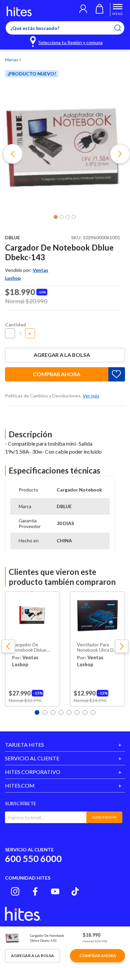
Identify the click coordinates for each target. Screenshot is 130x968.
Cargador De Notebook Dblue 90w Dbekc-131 (29, 647)
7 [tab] (85, 712)
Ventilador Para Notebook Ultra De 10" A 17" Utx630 (96, 647)
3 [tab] (53, 712)
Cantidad (15, 324)
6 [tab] (77, 712)
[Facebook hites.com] (35, 891)
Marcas (12, 59)
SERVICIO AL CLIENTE (32, 758)
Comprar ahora (56, 374)
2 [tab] (45, 712)
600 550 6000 (33, 858)
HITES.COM (20, 785)
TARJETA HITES (24, 744)
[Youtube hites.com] (55, 891)
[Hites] (19, 11)
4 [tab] (61, 712)
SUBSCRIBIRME (104, 817)
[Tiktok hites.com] (75, 891)
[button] (83, 9)
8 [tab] (93, 712)
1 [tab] (37, 712)
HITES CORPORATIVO (32, 772)
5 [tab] (69, 712)
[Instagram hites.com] (15, 891)
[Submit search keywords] (122, 28)
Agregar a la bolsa (62, 355)
